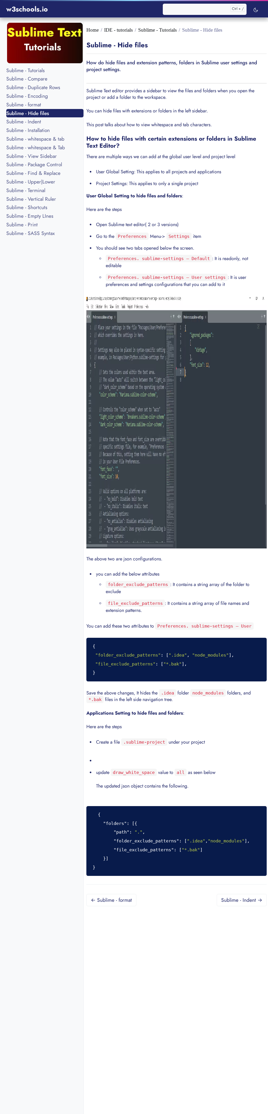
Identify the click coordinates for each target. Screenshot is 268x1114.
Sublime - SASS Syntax (30, 233)
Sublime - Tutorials (25, 70)
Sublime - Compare (26, 78)
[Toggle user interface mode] (256, 9)
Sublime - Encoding (27, 96)
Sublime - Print (22, 224)
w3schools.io (27, 9)
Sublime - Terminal (25, 190)
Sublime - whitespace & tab (35, 138)
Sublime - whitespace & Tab (35, 147)
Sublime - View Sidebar (31, 156)
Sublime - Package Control (34, 164)
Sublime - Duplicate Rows (33, 87)
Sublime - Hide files (27, 113)
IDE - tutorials (118, 30)
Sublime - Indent (23, 121)
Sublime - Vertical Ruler (31, 199)
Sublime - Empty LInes (29, 216)
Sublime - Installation (28, 130)
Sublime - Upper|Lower (30, 181)
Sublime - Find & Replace (33, 173)
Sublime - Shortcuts (26, 207)
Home (92, 30)
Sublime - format (23, 104)
